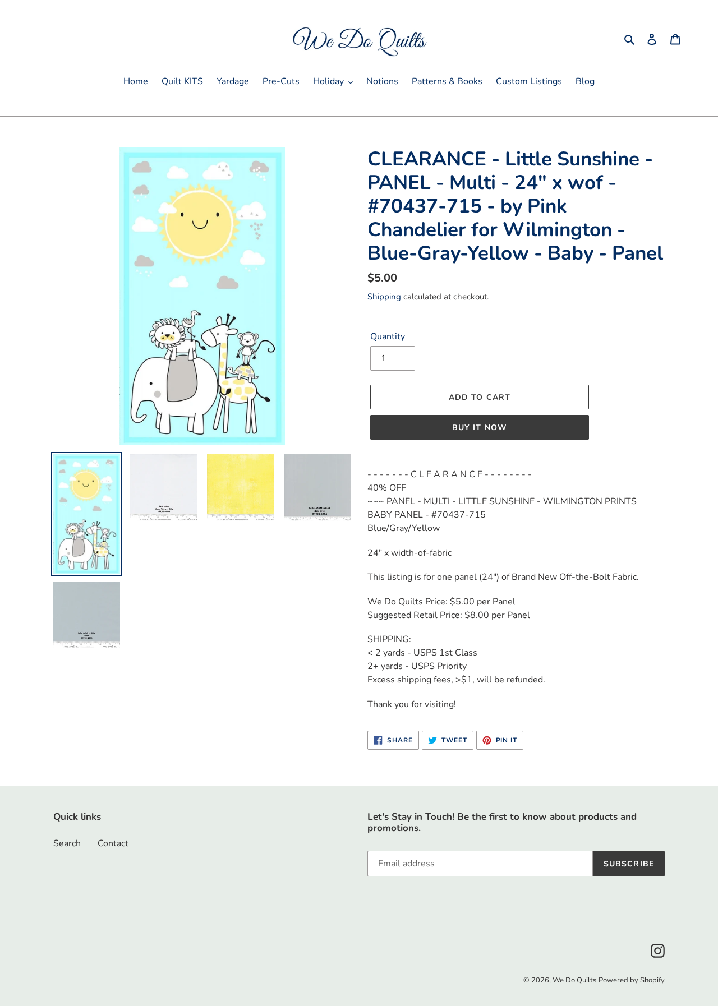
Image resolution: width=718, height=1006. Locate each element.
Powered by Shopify (632, 980)
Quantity (387, 336)
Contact (113, 843)
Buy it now (479, 427)
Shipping (384, 296)
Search (67, 843)
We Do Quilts (574, 980)
